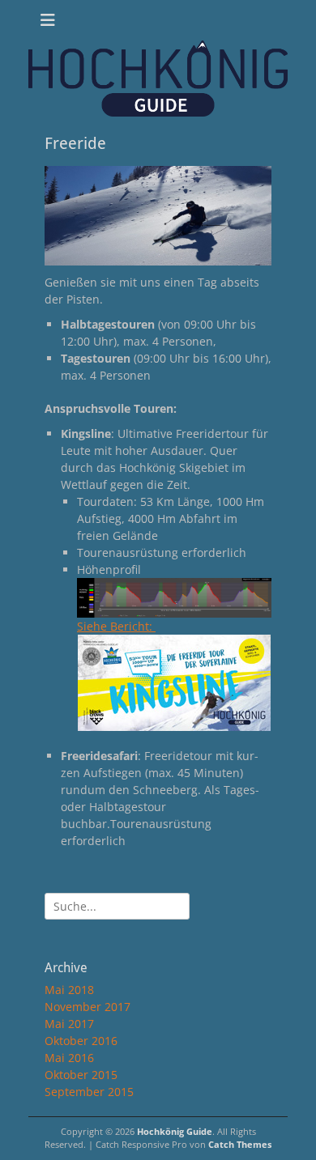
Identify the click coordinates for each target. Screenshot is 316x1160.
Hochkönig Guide (174, 1131)
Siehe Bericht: (116, 626)
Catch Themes (239, 1144)
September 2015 (89, 1091)
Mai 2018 (69, 989)
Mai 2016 (69, 1057)
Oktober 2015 (81, 1074)
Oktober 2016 (81, 1040)
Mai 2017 (69, 1023)
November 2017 (87, 1006)
